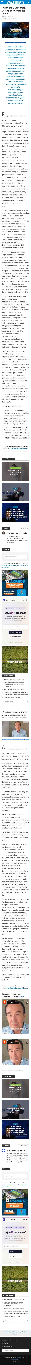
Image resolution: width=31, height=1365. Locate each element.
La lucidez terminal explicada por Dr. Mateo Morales (15, 1333)
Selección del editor (15, 468)
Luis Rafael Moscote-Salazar (10, 19)
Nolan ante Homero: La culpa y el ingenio (15, 471)
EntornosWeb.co (15, 1359)
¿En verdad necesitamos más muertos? (15, 492)
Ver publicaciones (23, 528)
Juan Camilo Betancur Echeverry (18, 988)
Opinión (15, 488)
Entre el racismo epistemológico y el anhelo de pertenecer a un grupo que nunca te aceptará (15, 512)
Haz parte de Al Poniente (10, 1340)
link (22, 997)
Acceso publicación (9, 1346)
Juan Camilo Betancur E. (22, 717)
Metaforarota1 (4, 1070)
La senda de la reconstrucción (12, 697)
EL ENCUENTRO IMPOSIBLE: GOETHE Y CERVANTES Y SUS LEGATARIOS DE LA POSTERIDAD (14, 684)
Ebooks (6, 1343)
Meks (19, 1357)
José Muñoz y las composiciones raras (15, 1070)
